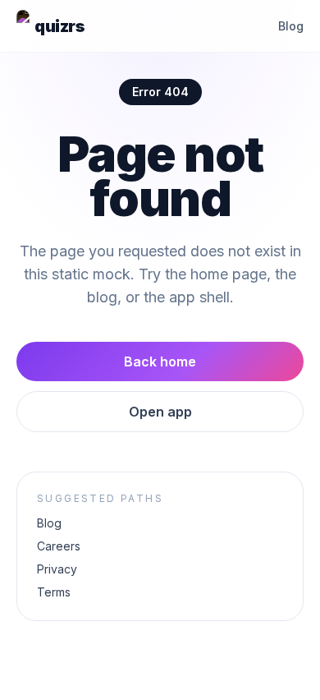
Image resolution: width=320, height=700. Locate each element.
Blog (291, 26)
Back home (160, 361)
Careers (58, 546)
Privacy (57, 569)
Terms (54, 592)
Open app (160, 411)
